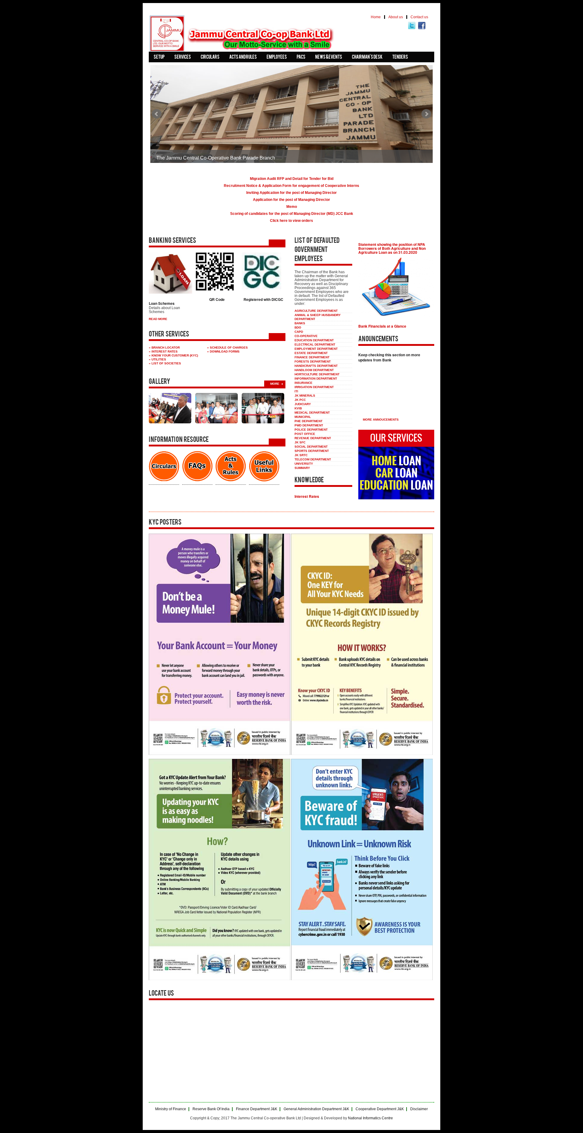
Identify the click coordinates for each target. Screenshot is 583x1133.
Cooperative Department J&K (380, 1109)
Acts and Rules (243, 57)
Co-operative (306, 336)
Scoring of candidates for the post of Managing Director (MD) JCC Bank (291, 214)
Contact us (419, 17)
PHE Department (308, 421)
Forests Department (313, 361)
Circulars (210, 57)
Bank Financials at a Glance (382, 326)
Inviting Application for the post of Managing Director (291, 193)
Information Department (316, 378)
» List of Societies (165, 363)
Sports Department (312, 451)
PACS (301, 57)
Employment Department (316, 348)
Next (426, 114)
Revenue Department (313, 438)
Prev (157, 114)
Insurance (303, 382)
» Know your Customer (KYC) (173, 355)
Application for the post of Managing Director (291, 200)
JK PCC (300, 399)
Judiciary (303, 404)
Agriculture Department (316, 310)
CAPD (299, 331)
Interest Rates (307, 496)
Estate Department (311, 353)
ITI (296, 391)
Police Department (311, 429)
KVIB (298, 408)
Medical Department (312, 412)
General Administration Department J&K (316, 1109)
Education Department (314, 340)
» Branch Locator (164, 347)
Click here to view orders (291, 221)
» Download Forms (223, 351)
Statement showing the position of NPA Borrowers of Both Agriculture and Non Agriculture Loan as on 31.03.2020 (392, 248)
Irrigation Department (314, 387)
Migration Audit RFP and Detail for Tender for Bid (291, 179)
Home (376, 17)
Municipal (303, 416)
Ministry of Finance (170, 1109)
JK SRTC (301, 455)
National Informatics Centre (370, 1118)
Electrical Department (315, 344)
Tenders (400, 57)
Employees (277, 57)
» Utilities (157, 359)
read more (158, 319)
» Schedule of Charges (227, 347)
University (304, 463)
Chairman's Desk (367, 57)
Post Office (305, 434)
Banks (300, 323)
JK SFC (300, 442)
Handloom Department (314, 370)
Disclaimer (419, 1109)
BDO (298, 327)
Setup (159, 57)
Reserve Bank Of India (211, 1109)
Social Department (311, 446)
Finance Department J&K (256, 1109)
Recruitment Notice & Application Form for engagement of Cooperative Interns (291, 186)
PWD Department (309, 425)
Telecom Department (313, 459)
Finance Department (312, 357)
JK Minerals (305, 395)
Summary (302, 468)
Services (182, 57)
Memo (291, 207)
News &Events (328, 57)
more (274, 383)
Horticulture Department (317, 374)
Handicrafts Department (316, 365)
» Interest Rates (163, 351)
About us (395, 17)
